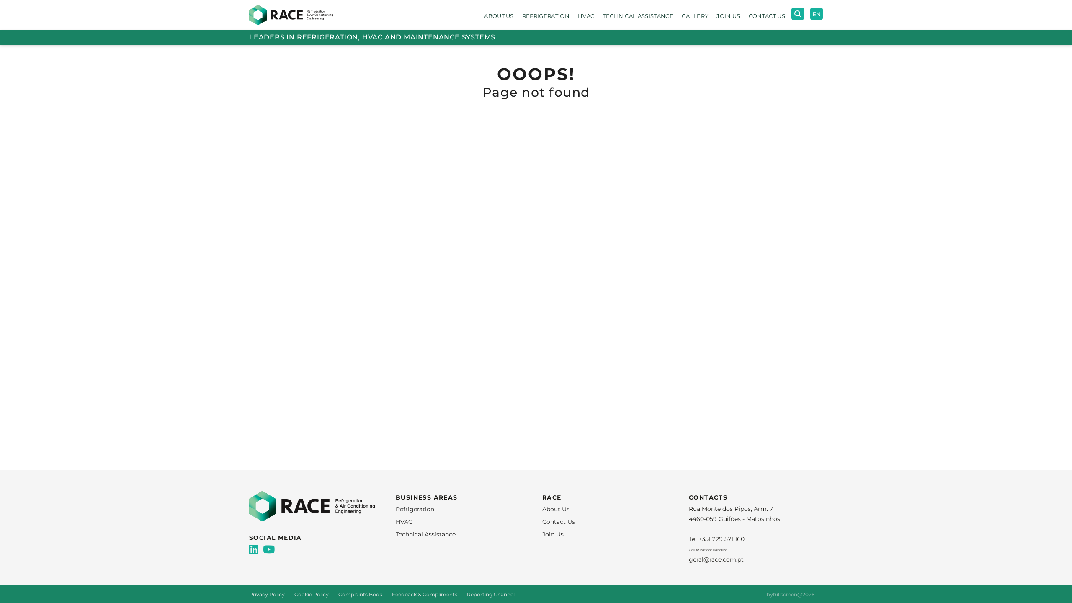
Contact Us (767, 16)
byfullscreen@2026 (790, 594)
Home (258, 48)
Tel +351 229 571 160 (717, 539)
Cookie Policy (312, 594)
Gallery (695, 16)
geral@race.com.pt (716, 559)
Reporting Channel (491, 594)
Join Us (728, 16)
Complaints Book (361, 594)
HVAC (586, 16)
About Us (499, 16)
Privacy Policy (267, 594)
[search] (797, 14)
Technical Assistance (638, 16)
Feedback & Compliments (425, 594)
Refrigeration (546, 16)
